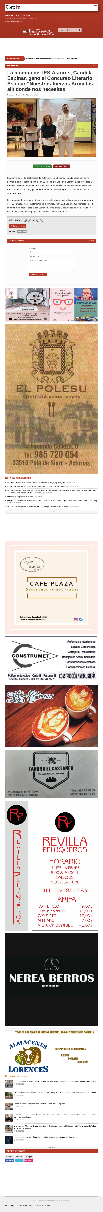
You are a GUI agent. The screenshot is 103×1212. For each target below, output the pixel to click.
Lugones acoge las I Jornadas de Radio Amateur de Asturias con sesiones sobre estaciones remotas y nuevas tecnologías (61, 59)
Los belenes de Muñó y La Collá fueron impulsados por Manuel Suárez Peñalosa (42, 486)
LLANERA (9, 15)
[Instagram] (37, 220)
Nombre (32, 248)
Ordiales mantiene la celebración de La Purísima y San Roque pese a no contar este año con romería (55, 1092)
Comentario (34, 257)
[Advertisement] (53, 47)
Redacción (22, 232)
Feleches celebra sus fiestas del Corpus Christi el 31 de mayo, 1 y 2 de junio (41, 483)
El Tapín (91, 241)
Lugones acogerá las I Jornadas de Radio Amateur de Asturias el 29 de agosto (46, 1137)
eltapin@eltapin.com (14, 21)
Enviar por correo (18, 226)
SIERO (17, 15)
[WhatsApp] (25, 220)
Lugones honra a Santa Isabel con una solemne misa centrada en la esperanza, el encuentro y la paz (55, 1081)
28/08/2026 (19, 1131)
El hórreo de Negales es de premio (25, 497)
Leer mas (51, 512)
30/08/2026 (19, 1084)
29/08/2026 (19, 1095)
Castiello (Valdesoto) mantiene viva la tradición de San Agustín (39, 1104)
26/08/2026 (19, 1140)
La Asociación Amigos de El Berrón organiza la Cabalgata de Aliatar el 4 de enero (43, 507)
